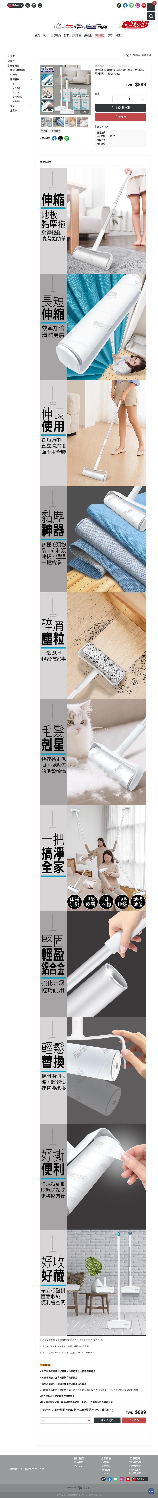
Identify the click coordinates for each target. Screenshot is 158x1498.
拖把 (14, 84)
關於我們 (79, 1458)
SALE (106, 1473)
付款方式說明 (134, 1466)
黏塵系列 (16, 93)
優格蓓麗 (106, 1470)
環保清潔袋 (17, 97)
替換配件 (16, 101)
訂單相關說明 (134, 1462)
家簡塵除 (106, 1466)
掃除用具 (16, 88)
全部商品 (106, 1458)
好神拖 (106, 1462)
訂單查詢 (135, 1458)
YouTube (78, 1466)
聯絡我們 (78, 1462)
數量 (97, 93)
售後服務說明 (134, 1473)
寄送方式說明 (134, 1470)
